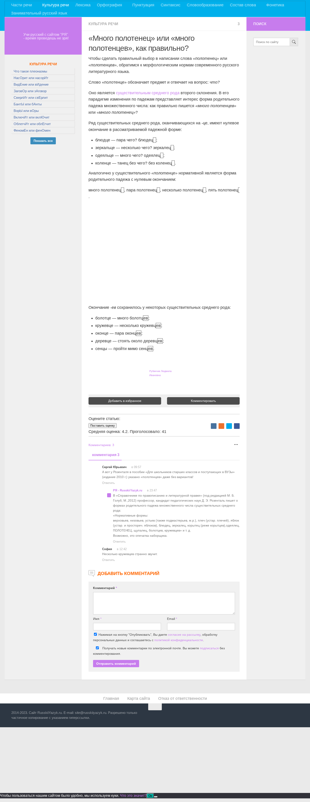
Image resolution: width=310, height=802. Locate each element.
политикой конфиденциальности (178, 640)
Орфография (109, 5)
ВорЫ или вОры (26, 111)
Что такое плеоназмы (30, 71)
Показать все (43, 141)
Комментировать (203, 401)
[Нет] (155, 796)
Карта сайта (138, 698)
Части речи (21, 5)
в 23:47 (151, 490)
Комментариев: (101, 445)
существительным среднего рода (148, 93)
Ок (150, 795)
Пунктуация (143, 5)
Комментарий (105, 588)
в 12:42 (121, 549)
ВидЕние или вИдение (31, 84)
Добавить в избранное (124, 401)
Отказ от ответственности (182, 698)
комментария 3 (105, 455)
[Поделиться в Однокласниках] (221, 426)
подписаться (209, 648)
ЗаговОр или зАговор (30, 91)
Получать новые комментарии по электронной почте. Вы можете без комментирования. (159, 650)
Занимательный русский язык (39, 13)
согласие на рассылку (184, 634)
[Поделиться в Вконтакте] (214, 426)
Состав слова (243, 5)
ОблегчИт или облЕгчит (32, 124)
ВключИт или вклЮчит (31, 117)
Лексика (83, 5)
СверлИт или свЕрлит (31, 97)
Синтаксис (170, 5)
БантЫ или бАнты (28, 104)
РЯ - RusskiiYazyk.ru (127, 490)
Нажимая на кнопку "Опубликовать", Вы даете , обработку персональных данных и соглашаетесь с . (155, 637)
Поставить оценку (102, 425)
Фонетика (275, 5)
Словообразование (205, 5)
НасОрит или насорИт (31, 78)
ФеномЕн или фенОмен (32, 130)
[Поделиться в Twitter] (229, 426)
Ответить (108, 483)
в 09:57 (135, 467)
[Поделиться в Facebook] (237, 426)
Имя (97, 619)
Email (172, 619)
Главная (111, 698)
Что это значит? (133, 795)
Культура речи (55, 5)
